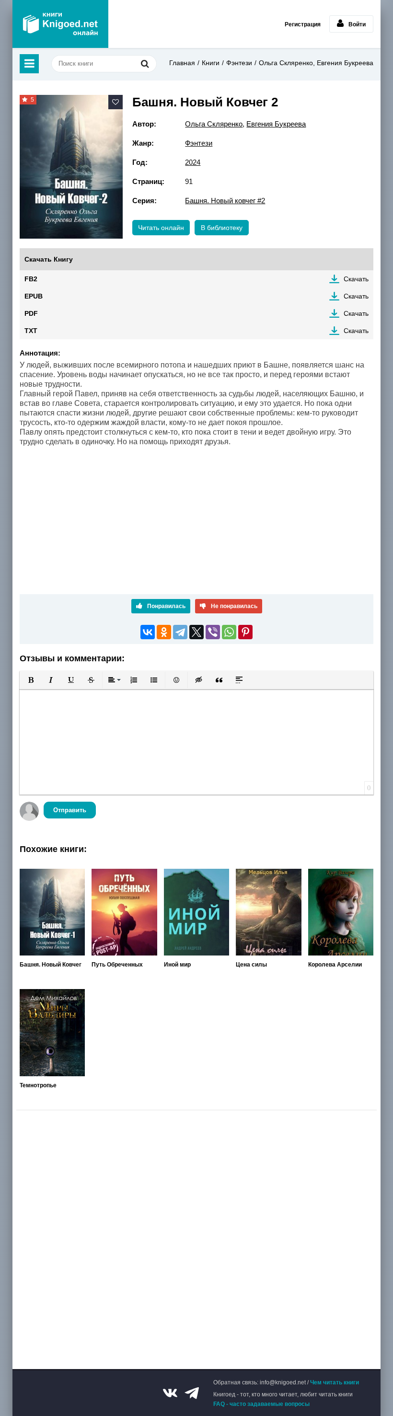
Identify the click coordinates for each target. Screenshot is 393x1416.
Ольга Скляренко (214, 124)
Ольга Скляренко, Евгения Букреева (316, 63)
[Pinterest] (245, 632)
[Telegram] (180, 632)
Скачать (356, 279)
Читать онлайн (161, 227)
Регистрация (303, 24)
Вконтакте (170, 1393)
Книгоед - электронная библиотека (60, 24)
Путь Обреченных (117, 964)
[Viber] (213, 632)
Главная (182, 63)
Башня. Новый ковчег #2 (225, 200)
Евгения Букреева (276, 124)
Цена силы (251, 964)
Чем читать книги (334, 1382)
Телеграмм (192, 1393)
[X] (196, 632)
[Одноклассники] (164, 632)
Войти (357, 24)
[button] (31, 680)
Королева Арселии (335, 964)
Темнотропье (38, 1085)
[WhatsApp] (229, 632)
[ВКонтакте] (147, 632)
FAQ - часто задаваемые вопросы (261, 1404)
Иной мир (177, 964)
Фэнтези (239, 63)
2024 (192, 162)
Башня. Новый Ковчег (50, 964)
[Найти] (145, 63)
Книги (211, 63)
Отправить (69, 810)
